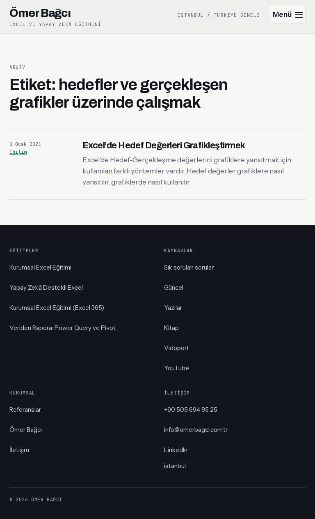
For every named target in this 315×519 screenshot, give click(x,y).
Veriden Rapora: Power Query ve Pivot (62, 328)
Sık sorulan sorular (189, 267)
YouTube (176, 368)
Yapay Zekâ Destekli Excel (46, 287)
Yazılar (173, 307)
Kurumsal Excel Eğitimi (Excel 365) (56, 307)
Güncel (173, 287)
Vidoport (176, 348)
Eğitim (18, 152)
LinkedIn (175, 450)
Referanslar (25, 409)
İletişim (19, 450)
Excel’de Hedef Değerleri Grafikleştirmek (163, 145)
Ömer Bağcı (25, 430)
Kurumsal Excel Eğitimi (40, 267)
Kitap (171, 328)
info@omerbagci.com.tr (196, 430)
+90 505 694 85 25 (190, 409)
